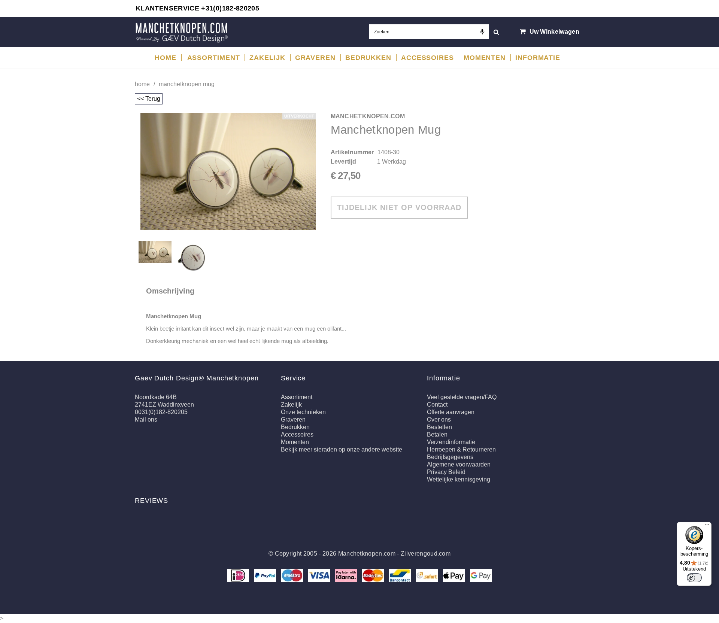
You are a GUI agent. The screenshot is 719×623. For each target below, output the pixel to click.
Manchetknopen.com (366, 553)
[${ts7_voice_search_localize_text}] (482, 31)
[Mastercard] (373, 575)
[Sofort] (427, 575)
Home (142, 84)
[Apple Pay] (454, 575)
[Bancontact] (400, 575)
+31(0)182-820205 (230, 8)
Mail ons (146, 419)
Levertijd (344, 161)
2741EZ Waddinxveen (164, 404)
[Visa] (319, 575)
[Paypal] (265, 575)
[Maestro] (292, 575)
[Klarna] (346, 575)
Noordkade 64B (156, 397)
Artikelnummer (352, 152)
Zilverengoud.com (425, 553)
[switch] (694, 577)
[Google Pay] (481, 575)
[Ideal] (239, 575)
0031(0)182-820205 (161, 412)
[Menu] (707, 526)
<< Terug (148, 98)
